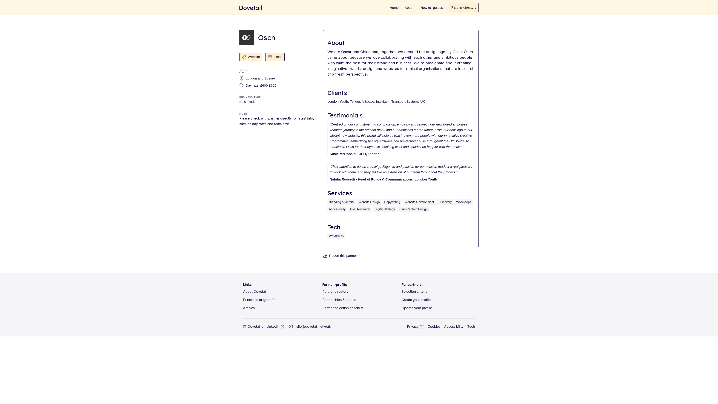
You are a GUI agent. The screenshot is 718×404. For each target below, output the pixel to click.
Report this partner (343, 256)
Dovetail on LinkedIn (264, 326)
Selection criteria (414, 291)
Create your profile (416, 300)
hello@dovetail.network (312, 326)
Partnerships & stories (339, 300)
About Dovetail (254, 291)
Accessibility (454, 326)
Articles (249, 308)
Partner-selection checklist (342, 308)
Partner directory (335, 291)
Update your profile (417, 308)
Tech (471, 326)
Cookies (434, 326)
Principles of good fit (259, 300)
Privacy (413, 326)
